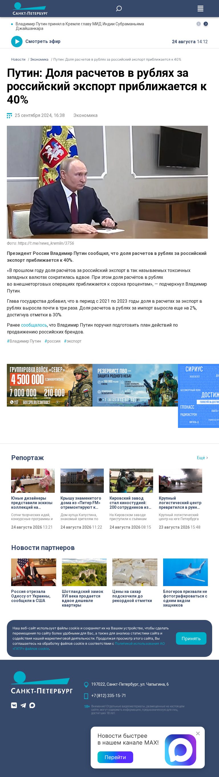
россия (52, 341)
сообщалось (34, 325)
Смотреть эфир (42, 41)
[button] (206, 24)
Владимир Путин (24, 341)
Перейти (115, 757)
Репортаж (27, 458)
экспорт (73, 341)
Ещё (201, 458)
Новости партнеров (43, 548)
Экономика (85, 115)
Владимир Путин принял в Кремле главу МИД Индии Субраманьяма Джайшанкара (80, 26)
